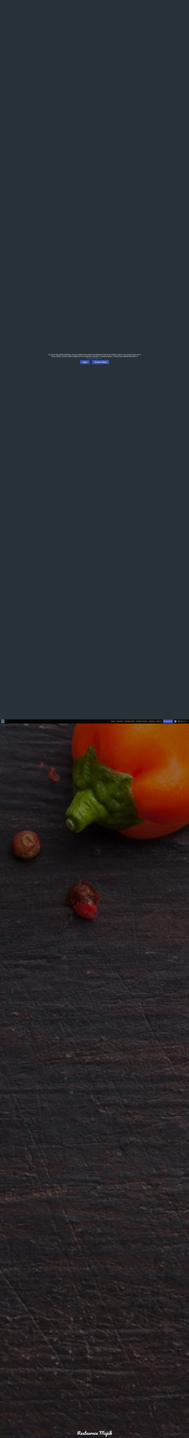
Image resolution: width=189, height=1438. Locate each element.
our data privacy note (94, 358)
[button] (183, 721)
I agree (84, 362)
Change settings (100, 362)
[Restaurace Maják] (12, 721)
